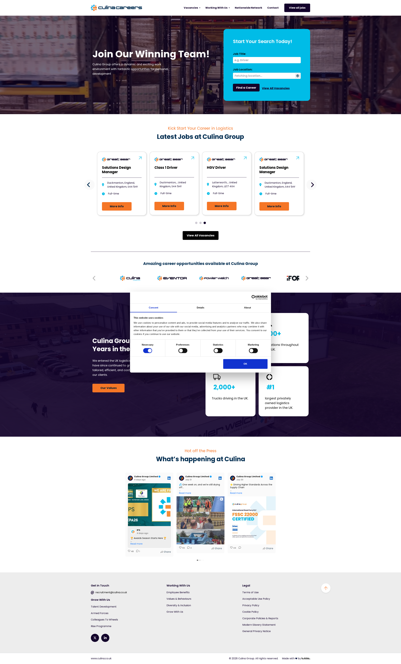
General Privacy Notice (256, 631)
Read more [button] (136, 543)
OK (245, 364)
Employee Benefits (178, 592)
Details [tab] (200, 307)
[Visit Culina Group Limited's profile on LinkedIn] (131, 478)
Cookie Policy (250, 612)
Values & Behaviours (179, 599)
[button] (89, 185)
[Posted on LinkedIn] (169, 478)
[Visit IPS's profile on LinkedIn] (133, 531)
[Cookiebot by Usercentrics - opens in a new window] (254, 297)
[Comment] (239, 548)
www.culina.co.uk (101, 658)
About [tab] (247, 307)
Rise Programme (101, 626)
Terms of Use (250, 592)
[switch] (182, 350)
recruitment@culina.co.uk (111, 592)
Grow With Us (175, 612)
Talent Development (104, 606)
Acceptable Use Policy (256, 599)
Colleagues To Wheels (104, 619)
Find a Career (246, 88)
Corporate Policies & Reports (260, 618)
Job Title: (239, 54)
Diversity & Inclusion (179, 605)
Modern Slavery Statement (259, 625)
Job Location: (242, 69)
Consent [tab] (153, 307)
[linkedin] (105, 638)
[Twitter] (95, 638)
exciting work (152, 64)
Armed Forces (99, 613)
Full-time (113, 193)
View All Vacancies (276, 88)
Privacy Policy (250, 605)
